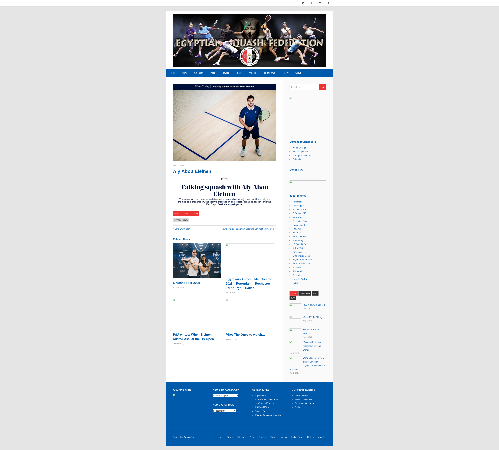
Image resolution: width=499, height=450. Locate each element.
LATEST (294, 293)
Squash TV (260, 411)
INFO (315, 293)
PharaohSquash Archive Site (268, 415)
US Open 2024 (299, 244)
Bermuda (297, 275)
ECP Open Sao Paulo (302, 155)
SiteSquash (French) (264, 403)
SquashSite (260, 395)
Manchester (298, 217)
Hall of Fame (268, 73)
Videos (252, 73)
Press (212, 73)
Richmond (297, 271)
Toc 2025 (297, 228)
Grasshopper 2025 (186, 283)
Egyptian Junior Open (302, 259)
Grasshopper (298, 205)
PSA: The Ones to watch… (245, 334)
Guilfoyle (297, 159)
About (298, 73)
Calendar (198, 73)
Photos (239, 73)
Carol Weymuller (182, 228)
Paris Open (298, 252)
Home (172, 73)
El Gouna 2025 (299, 213)
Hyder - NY (298, 282)
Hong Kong (298, 240)
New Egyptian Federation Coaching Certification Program (248, 228)
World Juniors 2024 (301, 263)
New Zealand (299, 225)
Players (225, 73)
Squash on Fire (299, 209)
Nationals (297, 201)
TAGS (293, 298)
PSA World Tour (262, 407)
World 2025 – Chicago (313, 317)
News (185, 73)
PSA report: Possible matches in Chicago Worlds (312, 346)
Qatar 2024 (298, 248)
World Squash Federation (266, 399)
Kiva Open (297, 267)
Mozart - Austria (300, 279)
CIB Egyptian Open (301, 255)
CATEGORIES (305, 293)
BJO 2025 (297, 232)
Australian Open (300, 221)
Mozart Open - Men (301, 151)
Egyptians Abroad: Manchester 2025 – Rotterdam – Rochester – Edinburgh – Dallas (249, 283)
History (284, 73)
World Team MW (300, 236)
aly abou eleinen (181, 220)
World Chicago (299, 147)
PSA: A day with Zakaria (314, 304)
